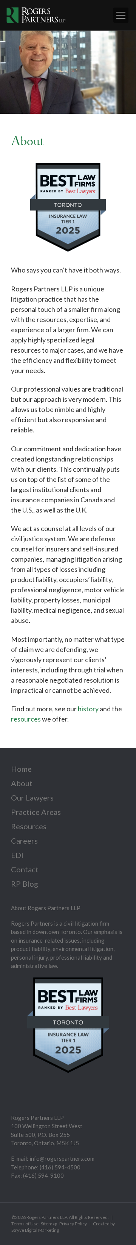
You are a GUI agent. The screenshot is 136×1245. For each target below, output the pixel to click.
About (21, 783)
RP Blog (24, 883)
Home (21, 768)
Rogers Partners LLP (46, 1217)
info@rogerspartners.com (61, 1158)
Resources (28, 826)
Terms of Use (25, 1223)
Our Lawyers (32, 797)
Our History (30, 72)
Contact (25, 869)
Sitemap (49, 1223)
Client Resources (36, 87)
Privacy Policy (73, 1223)
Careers (24, 840)
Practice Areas (36, 811)
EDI (17, 854)
